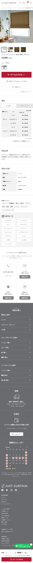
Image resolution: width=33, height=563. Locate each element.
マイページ (4, 499)
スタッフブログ (5, 543)
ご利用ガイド (4, 511)
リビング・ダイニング (20, 206)
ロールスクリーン (23, 224)
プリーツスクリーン (8, 228)
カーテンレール (8, 236)
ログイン (23, 2)
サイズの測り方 (5, 515)
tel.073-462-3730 (8, 272)
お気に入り (20, 2)
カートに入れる (18, 559)
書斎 (11, 206)
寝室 (7, 206)
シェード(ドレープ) (7, 210)
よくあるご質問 (5, 509)
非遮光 (22, 203)
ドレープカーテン (8, 220)
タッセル (24, 236)
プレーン (4, 203)
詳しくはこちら (16, 434)
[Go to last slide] (25, 447)
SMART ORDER (5, 541)
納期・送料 (4, 522)
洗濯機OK (4, 67)
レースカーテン (24, 220)
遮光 (17, 203)
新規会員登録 (4, 495)
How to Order (4, 513)
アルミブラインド (8, 232)
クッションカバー (8, 243)
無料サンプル (4, 517)
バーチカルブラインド (23, 232)
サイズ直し (4, 524)
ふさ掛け (8, 239)
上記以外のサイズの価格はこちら (21, 141)
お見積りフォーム (5, 520)
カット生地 (24, 239)
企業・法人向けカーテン (7, 531)
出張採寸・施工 (5, 538)
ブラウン (27, 203)
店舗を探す (4, 536)
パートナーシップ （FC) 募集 (9, 545)
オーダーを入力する (15, 75)
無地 (3, 206)
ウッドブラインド (23, 228)
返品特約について (25, 91)
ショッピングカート (6, 504)
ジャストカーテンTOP (6, 7)
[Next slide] (26, 447)
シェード (14, 7)
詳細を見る (8, 181)
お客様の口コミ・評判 (6, 529)
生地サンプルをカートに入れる (18, 81)
